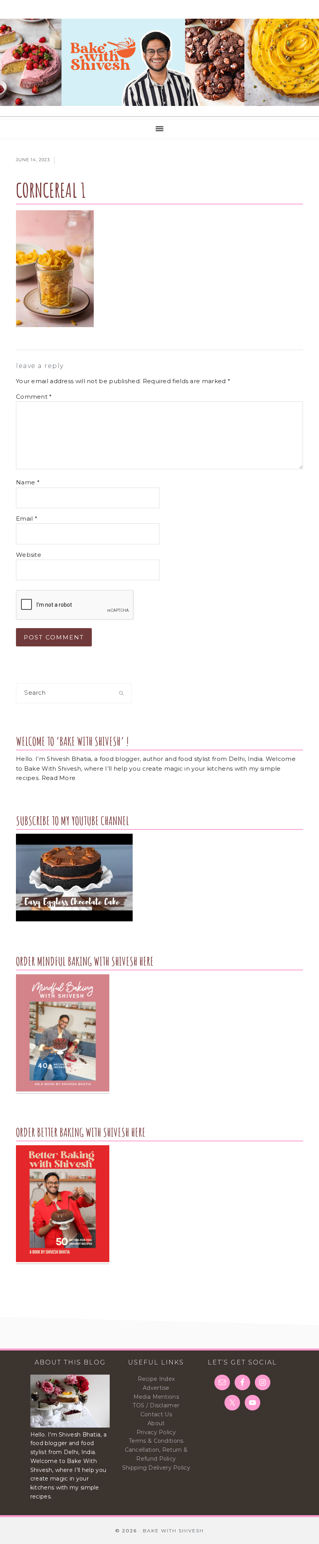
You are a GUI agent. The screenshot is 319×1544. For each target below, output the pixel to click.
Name (28, 482)
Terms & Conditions (156, 1440)
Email (26, 518)
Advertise (156, 1387)
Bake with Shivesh (159, 62)
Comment (34, 396)
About (156, 1423)
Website (28, 554)
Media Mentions (156, 1396)
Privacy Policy (156, 1432)
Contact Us (156, 1414)
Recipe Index (156, 1378)
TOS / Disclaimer (156, 1405)
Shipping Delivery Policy (156, 1467)
